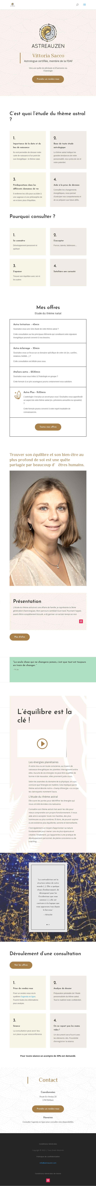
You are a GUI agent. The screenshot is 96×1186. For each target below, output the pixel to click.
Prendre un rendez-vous (48, 79)
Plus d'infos (19, 637)
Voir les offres (21, 965)
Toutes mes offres (48, 427)
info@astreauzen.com (48, 1163)
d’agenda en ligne (27, 997)
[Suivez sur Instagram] (81, 621)
